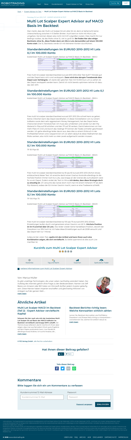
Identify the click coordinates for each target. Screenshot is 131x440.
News (46, 4)
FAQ (76, 437)
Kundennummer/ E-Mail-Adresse (36, 392)
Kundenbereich (57, 4)
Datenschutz (110, 437)
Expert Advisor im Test (74, 4)
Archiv (83, 437)
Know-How (90, 4)
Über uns (68, 437)
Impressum (123, 437)
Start (39, 4)
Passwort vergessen (84, 404)
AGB (89, 437)
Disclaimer (98, 437)
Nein (70, 354)
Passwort (71, 392)
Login (126, 3)
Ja (61, 354)
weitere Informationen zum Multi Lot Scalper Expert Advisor (46, 268)
